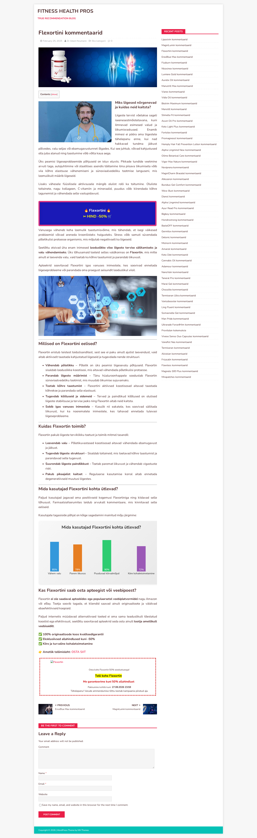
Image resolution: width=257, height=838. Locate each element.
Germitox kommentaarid (175, 231)
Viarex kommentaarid (173, 91)
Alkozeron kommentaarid (175, 179)
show (54, 94)
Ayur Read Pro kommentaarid (178, 208)
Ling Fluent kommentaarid (176, 307)
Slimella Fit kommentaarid (176, 115)
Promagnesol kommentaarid (177, 138)
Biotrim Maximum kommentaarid (179, 103)
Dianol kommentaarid (173, 196)
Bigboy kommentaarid (173, 214)
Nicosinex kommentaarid (175, 68)
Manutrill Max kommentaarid (177, 86)
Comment (43, 747)
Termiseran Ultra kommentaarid (179, 295)
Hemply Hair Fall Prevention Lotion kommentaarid (189, 144)
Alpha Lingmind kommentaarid (178, 202)
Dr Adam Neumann (77, 41)
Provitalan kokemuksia (174, 330)
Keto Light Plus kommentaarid (178, 126)
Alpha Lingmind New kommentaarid (181, 150)
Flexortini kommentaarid (175, 51)
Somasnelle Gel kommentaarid (178, 313)
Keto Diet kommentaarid (175, 254)
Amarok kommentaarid (174, 249)
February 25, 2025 (52, 41)
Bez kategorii (99, 41)
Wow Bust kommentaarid (176, 190)
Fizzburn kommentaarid (174, 62)
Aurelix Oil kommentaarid (175, 80)
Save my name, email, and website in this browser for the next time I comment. (85, 805)
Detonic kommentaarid (174, 237)
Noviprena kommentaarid (175, 167)
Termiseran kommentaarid (176, 348)
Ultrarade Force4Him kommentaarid (181, 324)
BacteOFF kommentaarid (175, 225)
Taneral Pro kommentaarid (176, 278)
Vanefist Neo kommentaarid (177, 342)
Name (41, 773)
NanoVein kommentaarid (175, 272)
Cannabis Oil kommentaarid (177, 260)
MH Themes (83, 830)
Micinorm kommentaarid (175, 243)
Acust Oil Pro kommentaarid (177, 121)
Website (42, 794)
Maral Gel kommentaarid (175, 284)
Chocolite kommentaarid (175, 289)
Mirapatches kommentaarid (176, 377)
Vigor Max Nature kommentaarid (179, 161)
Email (41, 784)
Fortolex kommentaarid (174, 132)
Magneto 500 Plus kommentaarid (180, 371)
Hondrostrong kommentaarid (177, 220)
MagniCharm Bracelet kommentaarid (181, 173)
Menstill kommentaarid (174, 109)
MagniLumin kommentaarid (176, 45)
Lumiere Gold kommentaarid (177, 74)
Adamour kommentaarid (175, 266)
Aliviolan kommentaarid (174, 353)
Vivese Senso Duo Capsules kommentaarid (185, 336)
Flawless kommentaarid (175, 365)
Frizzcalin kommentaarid (175, 359)
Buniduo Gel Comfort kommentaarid (181, 185)
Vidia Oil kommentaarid (174, 97)
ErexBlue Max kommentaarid (177, 57)
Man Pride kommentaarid (175, 318)
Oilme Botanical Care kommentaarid (181, 155)
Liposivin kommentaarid (174, 39)
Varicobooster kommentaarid (177, 301)
